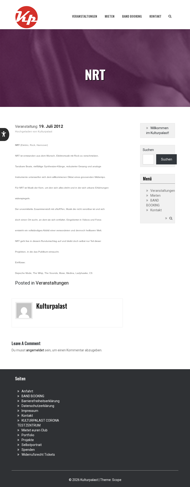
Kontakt (155, 16)
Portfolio (28, 435)
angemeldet (35, 350)
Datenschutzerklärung (38, 406)
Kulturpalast (45, 131)
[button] (4, 134)
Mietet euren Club (35, 430)
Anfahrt (27, 391)
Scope (116, 480)
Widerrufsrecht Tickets (38, 454)
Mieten (109, 16)
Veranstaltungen (84, 16)
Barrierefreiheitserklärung (41, 401)
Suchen (148, 150)
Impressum (30, 411)
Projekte (28, 440)
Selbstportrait (32, 445)
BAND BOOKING (132, 16)
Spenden (28, 450)
